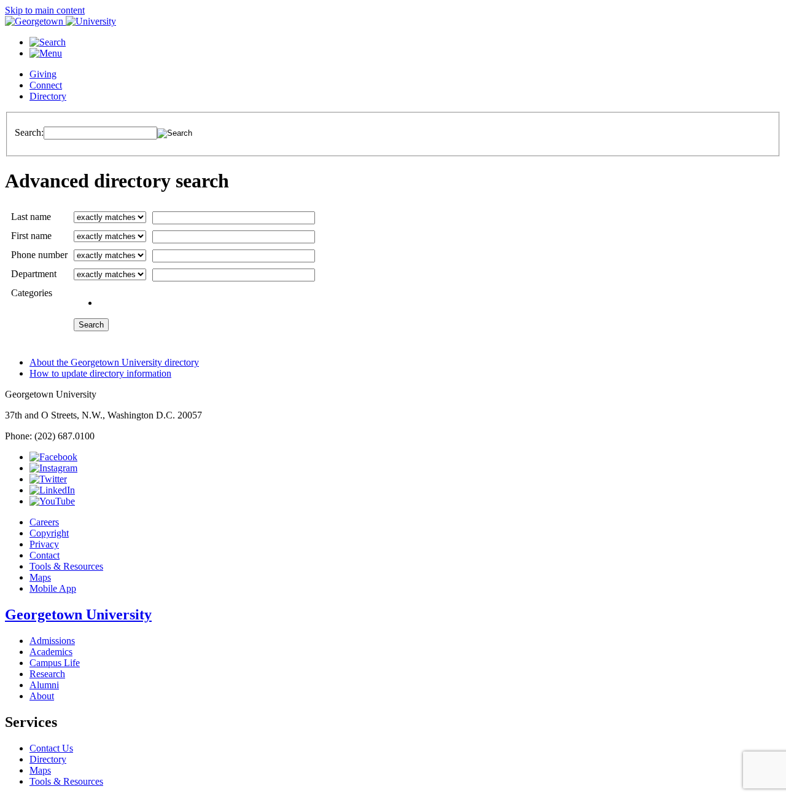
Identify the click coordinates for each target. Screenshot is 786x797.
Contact (44, 555)
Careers (44, 522)
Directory (47, 96)
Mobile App (52, 588)
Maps (40, 577)
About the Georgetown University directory (114, 362)
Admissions (52, 640)
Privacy (44, 544)
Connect (45, 85)
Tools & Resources (66, 566)
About (41, 696)
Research (47, 674)
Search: (29, 132)
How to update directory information (100, 373)
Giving (42, 74)
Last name (31, 216)
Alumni (44, 685)
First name (31, 235)
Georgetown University (78, 614)
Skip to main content (45, 10)
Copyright (49, 533)
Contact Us (51, 748)
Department (33, 274)
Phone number (39, 254)
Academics (50, 651)
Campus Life (54, 663)
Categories (31, 293)
